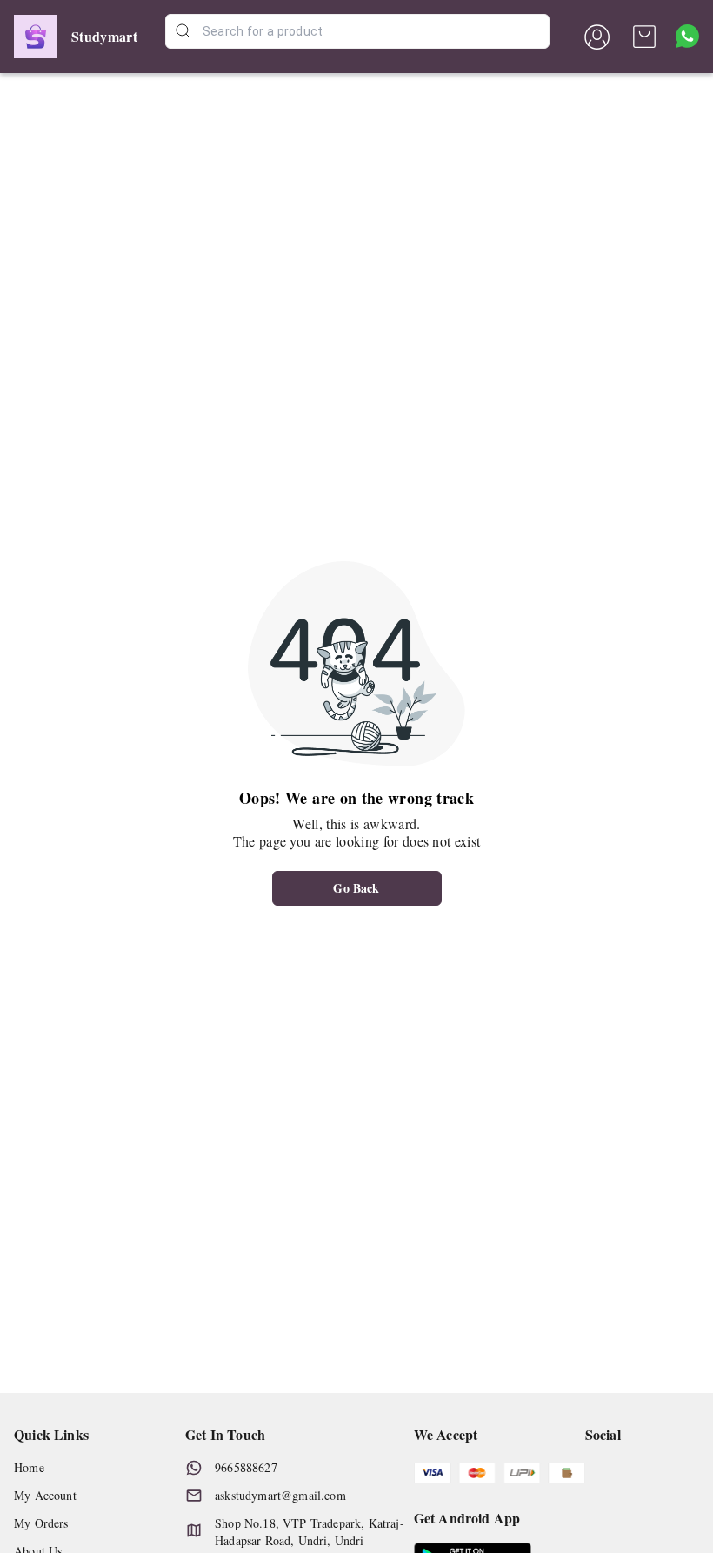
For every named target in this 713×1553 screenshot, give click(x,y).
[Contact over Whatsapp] (687, 36)
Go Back (356, 888)
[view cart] (644, 36)
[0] (644, 36)
